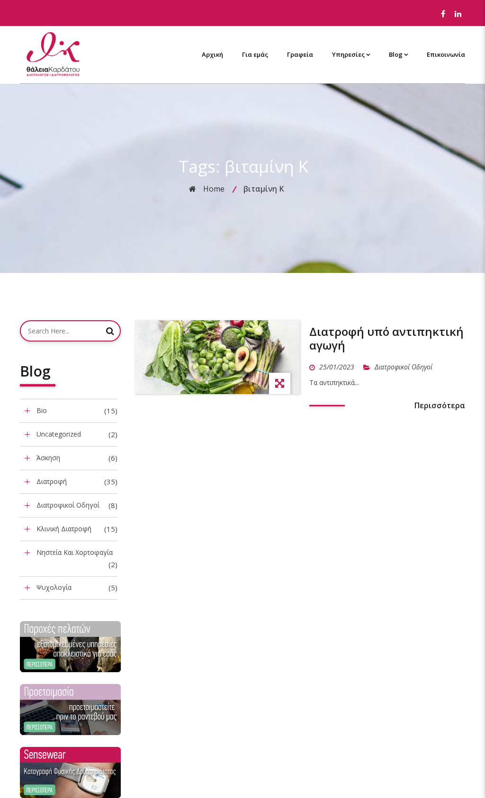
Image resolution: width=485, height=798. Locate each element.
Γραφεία (300, 54)
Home (214, 189)
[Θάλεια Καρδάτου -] (53, 53)
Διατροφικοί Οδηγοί (67, 504)
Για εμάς (255, 54)
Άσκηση (48, 457)
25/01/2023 (337, 366)
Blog (396, 54)
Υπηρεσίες (348, 54)
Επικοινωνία (446, 54)
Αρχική (212, 54)
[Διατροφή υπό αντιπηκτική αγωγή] (217, 357)
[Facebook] (443, 14)
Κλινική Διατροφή (63, 528)
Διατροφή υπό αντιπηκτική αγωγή (386, 338)
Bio (41, 410)
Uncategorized (58, 434)
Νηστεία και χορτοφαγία (74, 552)
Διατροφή (51, 481)
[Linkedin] (458, 14)
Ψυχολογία (54, 587)
